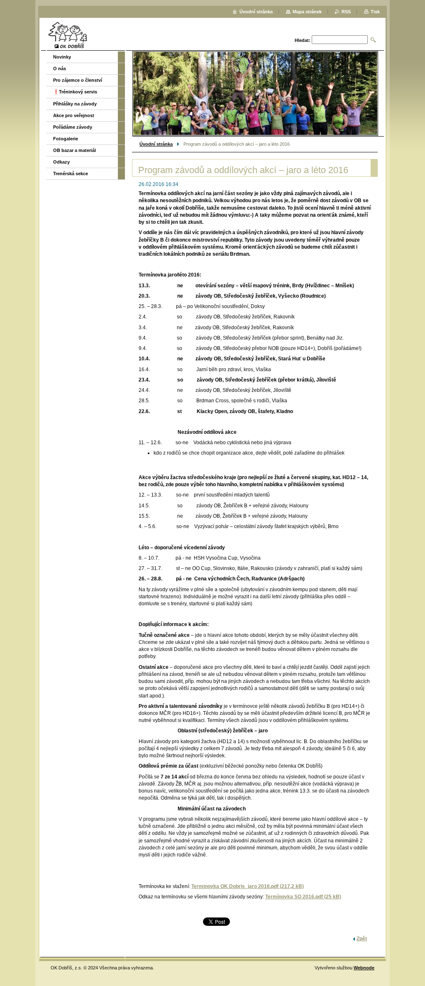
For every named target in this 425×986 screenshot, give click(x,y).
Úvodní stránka (156, 144)
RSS (346, 11)
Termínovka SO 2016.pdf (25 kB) (303, 897)
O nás (59, 68)
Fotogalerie (65, 138)
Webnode (364, 967)
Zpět (362, 939)
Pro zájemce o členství (77, 80)
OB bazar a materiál (74, 150)
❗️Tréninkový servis (75, 91)
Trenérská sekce (70, 173)
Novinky (62, 56)
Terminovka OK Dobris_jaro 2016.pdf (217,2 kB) (247, 886)
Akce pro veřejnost (73, 115)
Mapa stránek (307, 11)
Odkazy (61, 161)
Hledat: (302, 40)
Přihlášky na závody (75, 103)
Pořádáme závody (72, 127)
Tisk (375, 11)
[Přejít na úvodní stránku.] (67, 35)
